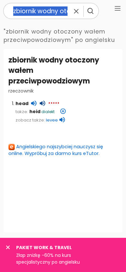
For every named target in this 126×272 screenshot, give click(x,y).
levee (52, 120)
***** (53, 104)
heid (34, 111)
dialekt (48, 111)
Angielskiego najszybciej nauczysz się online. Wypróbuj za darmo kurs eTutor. (55, 150)
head (22, 103)
